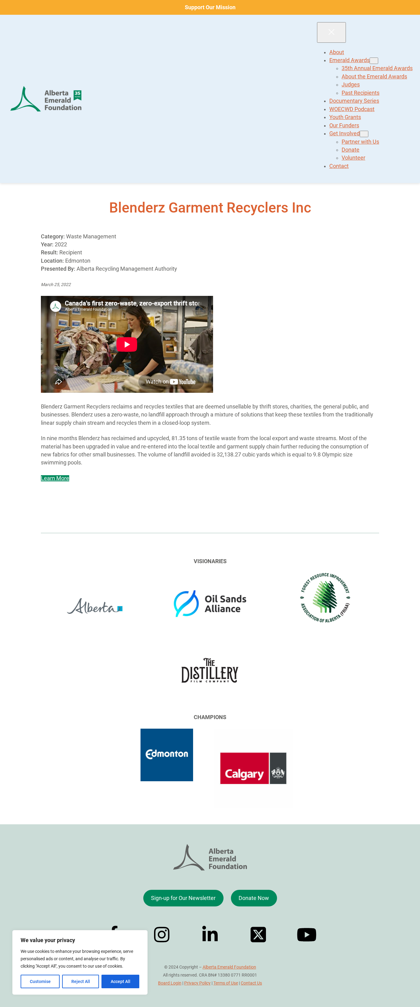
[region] (80, 962)
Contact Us (251, 983)
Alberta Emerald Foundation (229, 967)
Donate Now (254, 898)
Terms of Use (225, 983)
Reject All (80, 981)
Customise (40, 981)
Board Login (169, 983)
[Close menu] (331, 32)
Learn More (55, 478)
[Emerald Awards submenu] (374, 61)
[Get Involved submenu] (364, 134)
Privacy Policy (197, 983)
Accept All (120, 981)
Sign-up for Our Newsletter (183, 898)
